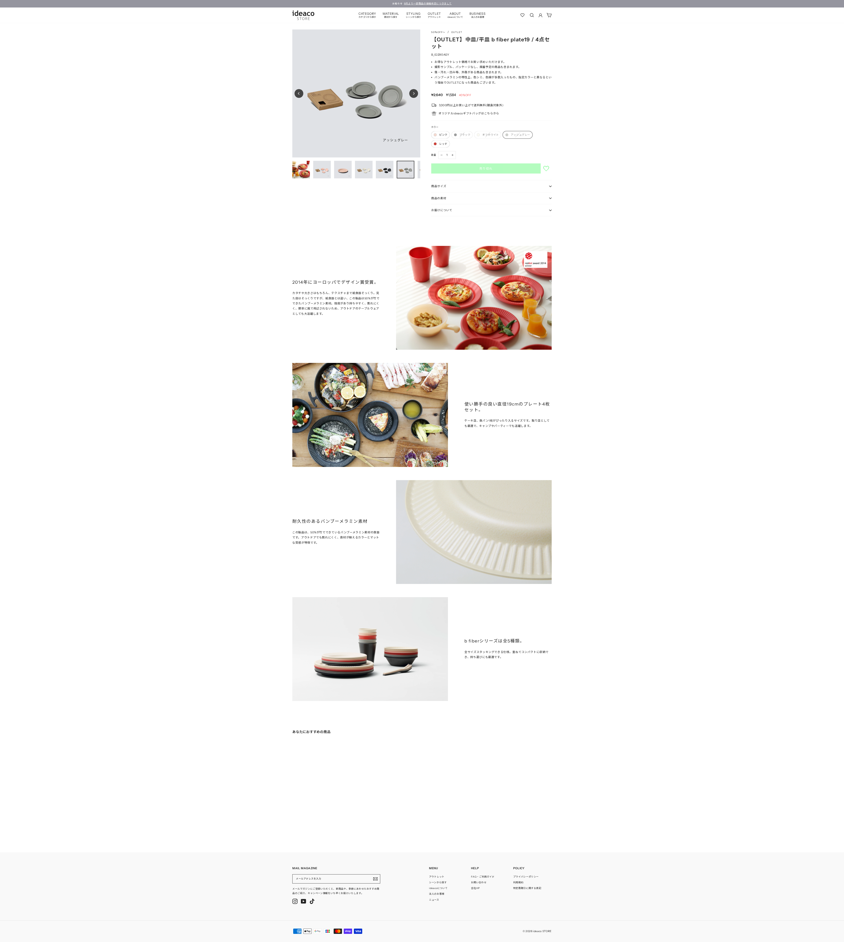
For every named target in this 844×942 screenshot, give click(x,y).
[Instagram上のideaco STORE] (295, 901)
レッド (443, 143)
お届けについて (441, 210)
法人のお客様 (436, 893)
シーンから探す (438, 882)
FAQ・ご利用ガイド (483, 876)
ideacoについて (438, 888)
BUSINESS (477, 15)
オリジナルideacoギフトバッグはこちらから (468, 113)
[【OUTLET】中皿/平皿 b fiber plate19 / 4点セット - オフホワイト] (302, 827)
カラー (434, 127)
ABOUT (455, 15)
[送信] (375, 879)
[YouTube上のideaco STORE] (303, 901)
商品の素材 (438, 198)
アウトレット (436, 876)
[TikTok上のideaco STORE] (312, 901)
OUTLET (434, 15)
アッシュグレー (520, 134)
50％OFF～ (438, 32)
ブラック (464, 134)
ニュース (434, 899)
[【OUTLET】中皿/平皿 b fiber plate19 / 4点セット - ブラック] (298, 827)
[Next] (413, 93)
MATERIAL (391, 15)
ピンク (443, 134)
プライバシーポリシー (526, 876)
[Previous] (299, 93)
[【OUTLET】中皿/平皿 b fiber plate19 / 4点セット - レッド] (311, 827)
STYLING (413, 15)
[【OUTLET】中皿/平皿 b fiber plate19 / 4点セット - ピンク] (293, 827)
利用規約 (518, 882)
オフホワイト (490, 134)
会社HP (475, 888)
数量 (433, 155)
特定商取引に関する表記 (527, 888)
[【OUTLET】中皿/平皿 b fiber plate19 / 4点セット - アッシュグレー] (307, 827)
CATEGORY (367, 15)
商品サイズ (438, 186)
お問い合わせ (478, 882)
